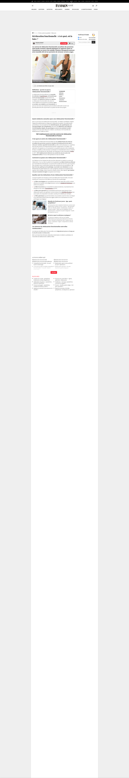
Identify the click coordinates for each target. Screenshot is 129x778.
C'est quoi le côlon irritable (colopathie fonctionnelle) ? (43, 267)
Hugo (92, 1)
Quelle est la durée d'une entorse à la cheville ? (43, 289)
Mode (35, 1)
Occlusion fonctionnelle (61, 271)
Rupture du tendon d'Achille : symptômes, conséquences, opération (65, 289)
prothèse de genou (67, 192)
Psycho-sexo (75, 9)
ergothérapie (43, 96)
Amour (58, 1)
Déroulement (62, 98)
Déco (51, 1)
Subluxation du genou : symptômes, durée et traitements (43, 282)
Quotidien (41, 9)
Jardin (54, 1)
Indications (61, 99)
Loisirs (82, 1)
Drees (72, 151)
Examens (67, 9)
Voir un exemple (92, 37)
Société (75, 1)
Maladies (34, 9)
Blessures (54, 33)
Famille (67, 1)
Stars (79, 1)
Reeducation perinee (60, 266)
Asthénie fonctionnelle (39, 271)
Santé (71, 1)
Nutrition (49, 9)
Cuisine (43, 1)
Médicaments (58, 9)
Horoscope (87, 1)
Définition (61, 93)
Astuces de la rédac (83, 39)
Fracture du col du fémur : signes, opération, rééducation (63, 279)
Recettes (47, 1)
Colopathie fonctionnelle (40, 263)
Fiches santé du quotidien (45, 33)
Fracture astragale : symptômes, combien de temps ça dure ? (42, 285)
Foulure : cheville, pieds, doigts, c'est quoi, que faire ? (64, 285)
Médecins (61, 94)
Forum (96, 1)
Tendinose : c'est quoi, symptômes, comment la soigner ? (64, 282)
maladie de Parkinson (66, 183)
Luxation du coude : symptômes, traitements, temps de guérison (42, 279)
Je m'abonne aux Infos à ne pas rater (45, 85)
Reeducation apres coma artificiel (63, 263)
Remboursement (63, 101)
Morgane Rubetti (39, 42)
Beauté (38, 1)
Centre (60, 96)
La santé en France (86, 9)
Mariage (63, 1)
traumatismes (49, 188)
